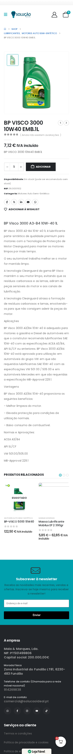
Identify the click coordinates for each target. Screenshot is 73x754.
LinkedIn (21, 202)
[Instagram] (27, 725)
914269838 (12, 704)
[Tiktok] (46, 725)
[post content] (19, 498)
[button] (60, 475)
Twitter (14, 202)
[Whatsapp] (7, 725)
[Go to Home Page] (5, 29)
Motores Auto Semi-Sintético (33, 193)
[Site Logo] (21, 14)
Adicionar (43, 167)
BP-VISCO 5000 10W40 (19, 522)
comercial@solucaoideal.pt (26, 716)
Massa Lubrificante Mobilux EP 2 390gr (51, 523)
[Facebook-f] (17, 725)
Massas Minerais (47, 518)
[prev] (60, 123)
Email (28, 202)
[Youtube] (36, 725)
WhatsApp (35, 202)
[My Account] (54, 14)
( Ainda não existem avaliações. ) (40, 135)
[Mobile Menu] (7, 14)
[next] (66, 123)
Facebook (7, 202)
